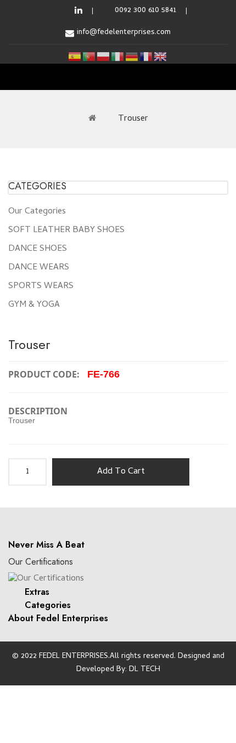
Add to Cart (121, 472)
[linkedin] (78, 11)
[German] (132, 57)
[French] (146, 57)
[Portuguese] (89, 57)
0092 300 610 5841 (145, 10)
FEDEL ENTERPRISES (73, 656)
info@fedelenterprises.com (124, 32)
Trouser (133, 119)
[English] (161, 57)
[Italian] (118, 57)
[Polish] (104, 57)
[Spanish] (75, 57)
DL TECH (144, 669)
